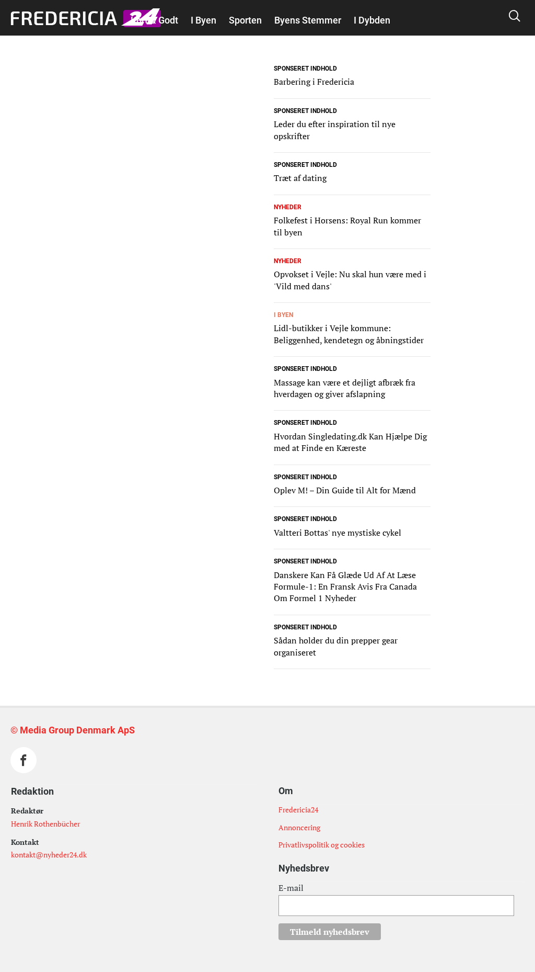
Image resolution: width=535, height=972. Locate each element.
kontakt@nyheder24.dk (49, 855)
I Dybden (372, 20)
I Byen (203, 20)
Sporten (245, 20)
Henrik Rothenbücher (45, 824)
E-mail (291, 888)
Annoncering (299, 827)
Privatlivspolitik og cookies (321, 845)
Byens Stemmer (307, 20)
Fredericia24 (298, 810)
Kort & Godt (154, 20)
